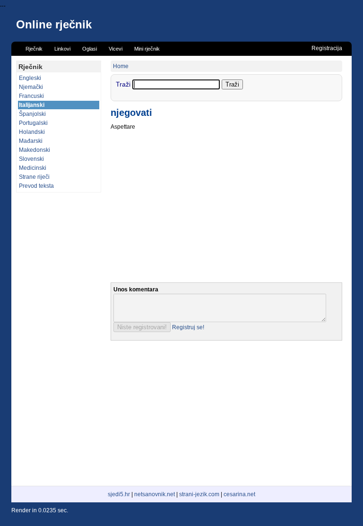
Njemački (31, 87)
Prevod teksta (36, 186)
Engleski (30, 78)
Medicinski (32, 168)
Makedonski (34, 150)
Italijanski (31, 105)
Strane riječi (34, 177)
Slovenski (31, 159)
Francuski (31, 96)
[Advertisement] (58, 339)
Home (121, 66)
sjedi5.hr (119, 494)
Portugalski (33, 123)
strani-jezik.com (199, 494)
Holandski (32, 132)
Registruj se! (188, 327)
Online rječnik (54, 24)
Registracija (326, 48)
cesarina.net (239, 494)
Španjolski (32, 114)
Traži (124, 84)
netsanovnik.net (154, 494)
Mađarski (31, 141)
